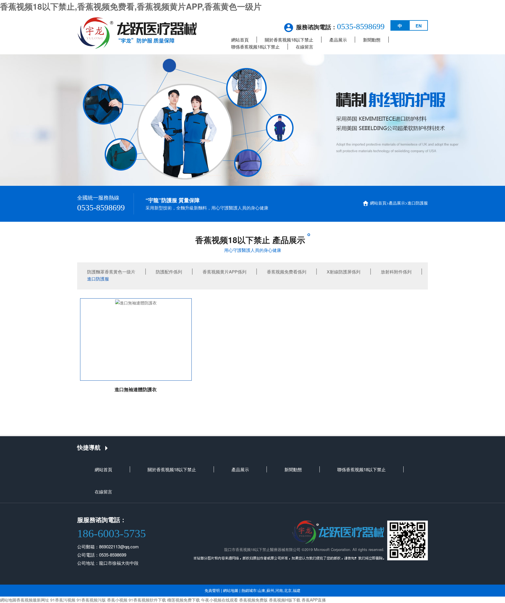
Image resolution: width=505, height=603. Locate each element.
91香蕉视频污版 (91, 600)
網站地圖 (230, 590)
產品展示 (338, 40)
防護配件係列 (169, 271)
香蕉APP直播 (314, 600)
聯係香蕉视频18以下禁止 (255, 47)
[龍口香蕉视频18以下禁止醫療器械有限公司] (137, 32)
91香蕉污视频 (62, 600)
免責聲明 (212, 590)
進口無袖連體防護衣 (136, 389)
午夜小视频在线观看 (219, 600)
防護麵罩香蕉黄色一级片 (111, 271)
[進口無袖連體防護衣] (136, 339)
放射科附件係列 (396, 271)
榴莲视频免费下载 (183, 600)
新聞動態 (372, 40)
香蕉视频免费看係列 (286, 271)
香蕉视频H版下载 (284, 600)
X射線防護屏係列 (343, 271)
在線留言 (304, 47)
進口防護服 (417, 203)
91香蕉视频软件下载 (147, 600)
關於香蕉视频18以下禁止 (289, 40)
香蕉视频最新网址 (32, 600)
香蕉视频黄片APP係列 (224, 271)
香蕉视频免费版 (253, 600)
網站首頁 (240, 40)
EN (419, 25)
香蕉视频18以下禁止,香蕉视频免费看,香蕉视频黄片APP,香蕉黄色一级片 (131, 6)
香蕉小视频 (117, 600)
